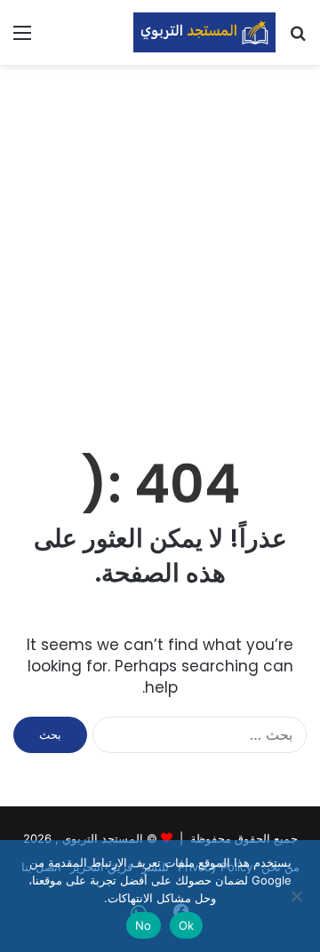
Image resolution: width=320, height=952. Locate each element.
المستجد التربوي (102, 838)
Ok (187, 925)
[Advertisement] (160, 242)
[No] (298, 896)
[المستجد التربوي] (204, 32)
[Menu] (22, 39)
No (143, 925)
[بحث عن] (298, 39)
